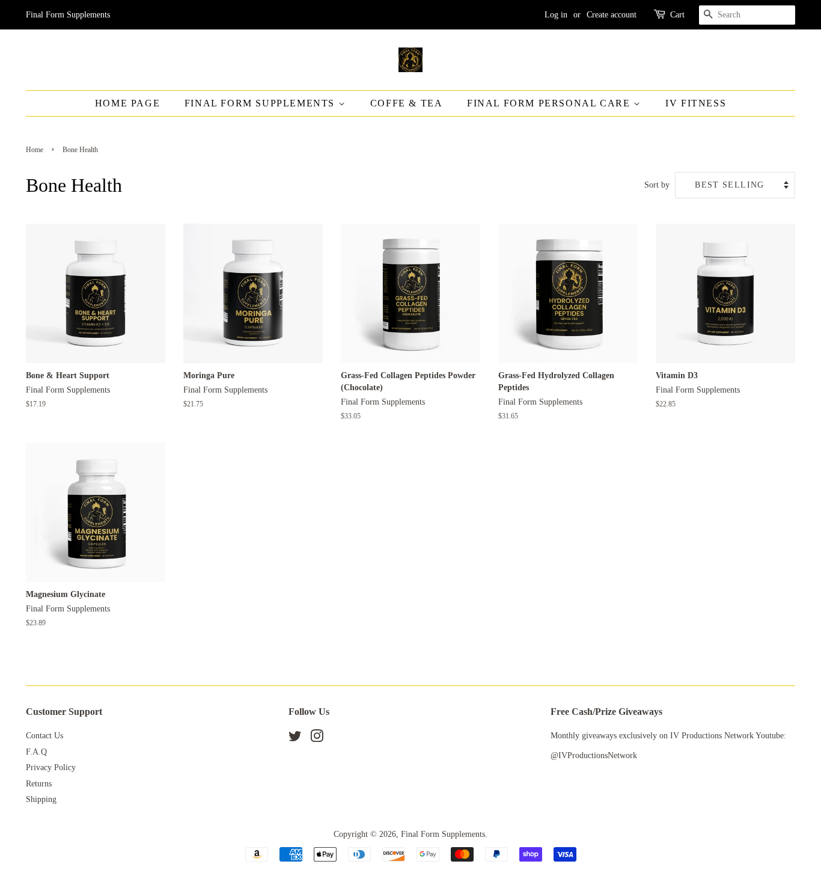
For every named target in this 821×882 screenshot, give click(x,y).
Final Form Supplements (261, 103)
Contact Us (44, 735)
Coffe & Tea (406, 103)
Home (34, 149)
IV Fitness (695, 103)
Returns (39, 783)
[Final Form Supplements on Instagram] (316, 738)
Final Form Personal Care (550, 103)
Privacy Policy (51, 767)
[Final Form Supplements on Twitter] (295, 738)
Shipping (41, 799)
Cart (677, 14)
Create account (611, 14)
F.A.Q (36, 751)
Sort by (657, 184)
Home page (127, 103)
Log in (556, 14)
